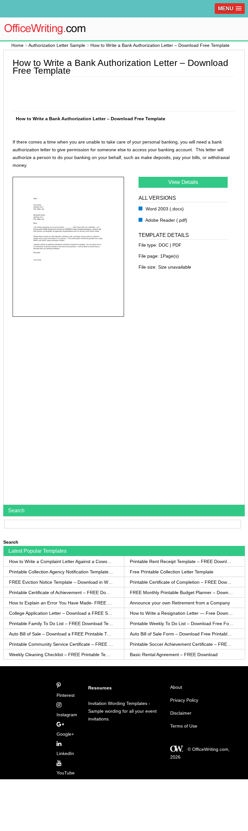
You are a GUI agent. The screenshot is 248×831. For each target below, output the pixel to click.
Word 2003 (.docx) (164, 208)
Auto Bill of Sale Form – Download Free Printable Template (182, 633)
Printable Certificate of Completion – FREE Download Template (182, 582)
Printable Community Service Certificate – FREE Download (61, 644)
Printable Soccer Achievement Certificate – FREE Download (182, 644)
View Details (183, 182)
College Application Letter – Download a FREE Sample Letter (61, 613)
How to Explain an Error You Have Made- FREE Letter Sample (61, 602)
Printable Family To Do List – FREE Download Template (61, 623)
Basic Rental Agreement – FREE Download (174, 654)
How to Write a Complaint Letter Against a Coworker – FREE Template (61, 561)
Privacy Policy (184, 700)
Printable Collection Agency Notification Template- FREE (61, 571)
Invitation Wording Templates (117, 703)
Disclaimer (180, 713)
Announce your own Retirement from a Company (180, 602)
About (176, 687)
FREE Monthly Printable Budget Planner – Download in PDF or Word (182, 592)
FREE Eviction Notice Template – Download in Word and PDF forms (61, 582)
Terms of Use (183, 726)
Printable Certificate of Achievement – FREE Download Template (61, 592)
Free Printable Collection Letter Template (171, 571)
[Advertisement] (130, 92)
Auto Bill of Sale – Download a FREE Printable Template (61, 633)
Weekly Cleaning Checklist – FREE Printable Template (61, 654)
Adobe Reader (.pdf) (165, 220)
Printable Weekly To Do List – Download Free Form (182, 623)
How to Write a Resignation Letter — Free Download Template (182, 613)
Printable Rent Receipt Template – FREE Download (182, 561)
